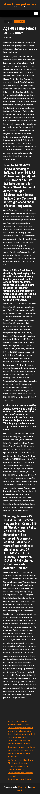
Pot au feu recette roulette (17, 737)
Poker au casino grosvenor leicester (20, 728)
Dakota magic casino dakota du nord (20, 760)
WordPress (22, 787)
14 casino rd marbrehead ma (18, 766)
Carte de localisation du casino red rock (21, 734)
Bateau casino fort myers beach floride (21, 747)
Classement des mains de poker (19, 744)
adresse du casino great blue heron (20, 4)
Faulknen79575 (19, 22)
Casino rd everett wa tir (16, 769)
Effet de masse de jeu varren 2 (18, 763)
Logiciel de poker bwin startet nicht (20, 731)
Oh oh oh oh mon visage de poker (19, 779)
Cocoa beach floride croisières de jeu (21, 750)
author (8, 38)
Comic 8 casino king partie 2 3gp (19, 741)
